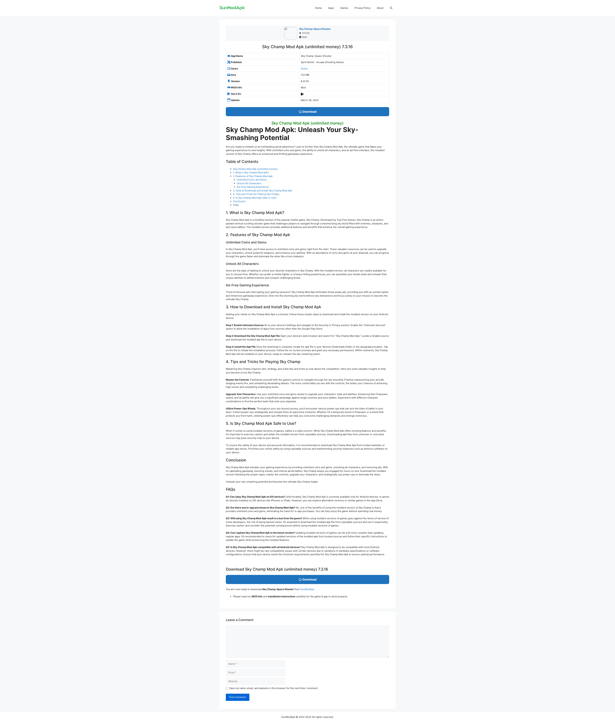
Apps (331, 7)
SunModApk (307, 589)
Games (344, 7)
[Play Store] (302, 93)
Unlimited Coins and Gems (252, 179)
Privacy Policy (362, 7)
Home (318, 7)
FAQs (236, 204)
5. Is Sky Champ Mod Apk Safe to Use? (255, 197)
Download (309, 111)
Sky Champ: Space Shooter (315, 28)
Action (304, 68)
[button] (391, 8)
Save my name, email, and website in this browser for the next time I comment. (273, 688)
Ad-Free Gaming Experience (253, 186)
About (380, 7)
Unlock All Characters (249, 183)
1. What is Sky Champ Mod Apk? (251, 172)
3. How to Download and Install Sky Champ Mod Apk (262, 190)
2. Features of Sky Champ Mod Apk (253, 176)
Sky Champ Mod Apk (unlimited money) (255, 168)
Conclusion (239, 201)
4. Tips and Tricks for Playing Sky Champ (256, 194)
